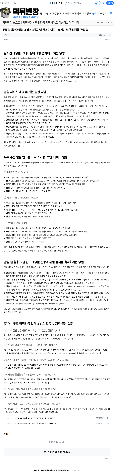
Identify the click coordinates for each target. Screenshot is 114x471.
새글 (14, 3)
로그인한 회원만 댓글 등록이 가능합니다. (57, 452)
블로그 (103, 22)
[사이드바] (111, 13)
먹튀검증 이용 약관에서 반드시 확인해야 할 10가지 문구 (36, 418)
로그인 (102, 3)
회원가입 (110, 3)
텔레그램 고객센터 (57, 3)
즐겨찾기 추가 (5, 3)
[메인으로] (19, 13)
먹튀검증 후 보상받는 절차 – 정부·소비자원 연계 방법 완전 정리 (39, 424)
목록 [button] (108, 39)
